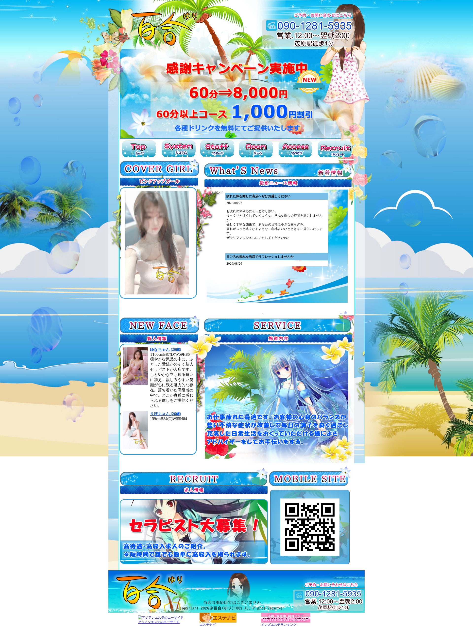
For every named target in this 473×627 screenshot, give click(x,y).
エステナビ (208, 625)
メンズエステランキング (278, 625)
